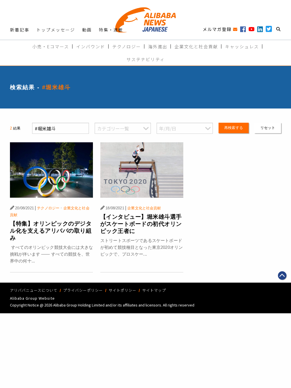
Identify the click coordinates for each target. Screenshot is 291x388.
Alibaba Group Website (32, 298)
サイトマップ (154, 290)
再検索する (233, 128)
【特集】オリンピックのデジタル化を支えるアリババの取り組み (51, 230)
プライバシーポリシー (83, 290)
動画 (87, 30)
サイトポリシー (122, 290)
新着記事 (19, 30)
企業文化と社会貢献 (196, 46)
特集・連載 (111, 30)
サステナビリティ (145, 59)
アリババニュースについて (33, 290)
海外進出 (157, 46)
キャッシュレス (242, 46)
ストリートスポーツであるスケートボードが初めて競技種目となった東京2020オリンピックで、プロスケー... (141, 247)
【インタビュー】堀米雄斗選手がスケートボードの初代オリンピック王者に (141, 224)
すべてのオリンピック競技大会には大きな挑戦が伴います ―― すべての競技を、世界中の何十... (51, 254)
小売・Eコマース (50, 46)
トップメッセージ (55, 30)
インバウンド (90, 46)
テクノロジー (126, 46)
